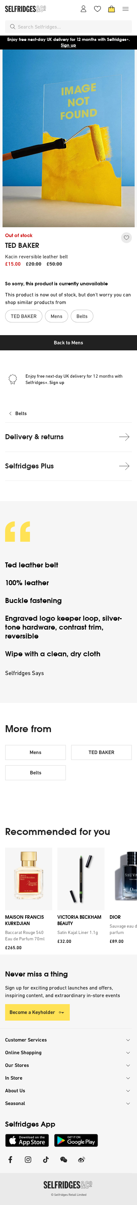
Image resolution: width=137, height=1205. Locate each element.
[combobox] (73, 26)
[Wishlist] (97, 9)
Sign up (68, 45)
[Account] (83, 9)
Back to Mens (68, 343)
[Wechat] (64, 1163)
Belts (21, 413)
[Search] (13, 26)
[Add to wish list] (126, 237)
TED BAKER (22, 245)
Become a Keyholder (32, 1012)
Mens (35, 752)
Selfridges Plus (29, 466)
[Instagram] (28, 1163)
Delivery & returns (34, 436)
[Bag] (111, 9)
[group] (68, 901)
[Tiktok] (46, 1163)
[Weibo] (81, 1163)
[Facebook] (10, 1163)
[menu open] (125, 9)
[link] (27, 935)
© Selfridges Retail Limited (68, 1194)
